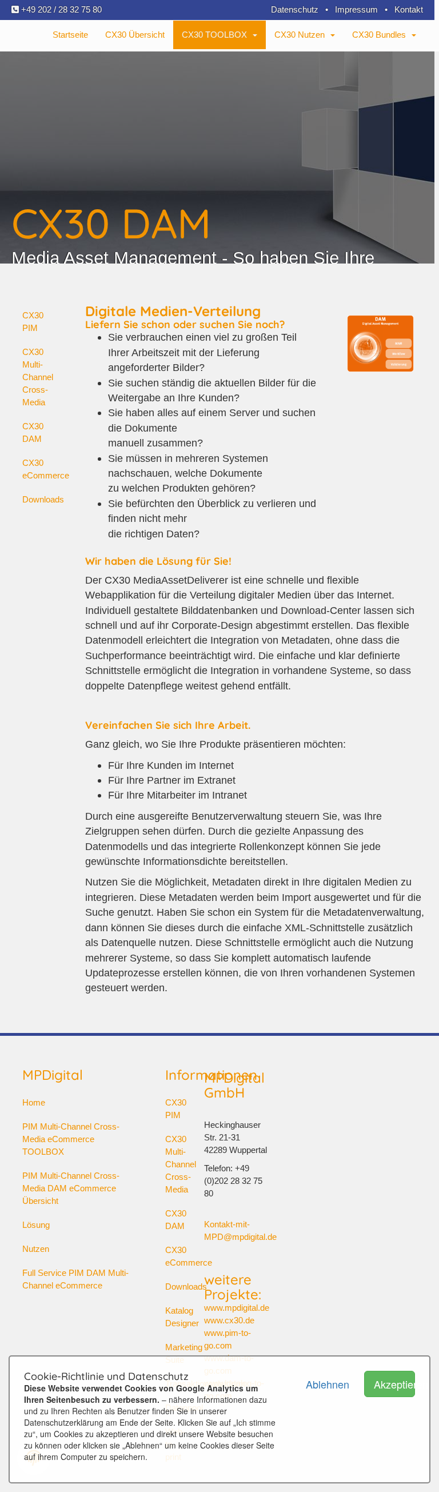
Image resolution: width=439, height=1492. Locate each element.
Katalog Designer (170, 1317)
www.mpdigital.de (236, 1308)
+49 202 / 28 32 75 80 (60, 9)
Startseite (70, 34)
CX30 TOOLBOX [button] (217, 34)
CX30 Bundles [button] (381, 34)
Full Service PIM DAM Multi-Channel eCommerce (75, 1279)
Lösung (36, 1225)
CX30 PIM (32, 321)
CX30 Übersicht (135, 34)
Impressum (356, 9)
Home (33, 1102)
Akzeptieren (394, 1384)
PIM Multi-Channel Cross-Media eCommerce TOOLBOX (70, 1139)
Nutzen (35, 1249)
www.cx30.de (229, 1320)
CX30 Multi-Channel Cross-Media (37, 377)
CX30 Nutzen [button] (301, 34)
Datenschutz (294, 9)
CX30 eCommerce (45, 469)
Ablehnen (326, 1384)
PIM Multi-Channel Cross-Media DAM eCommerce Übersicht (70, 1188)
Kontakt (408, 9)
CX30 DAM (32, 432)
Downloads (43, 499)
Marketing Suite (170, 1353)
